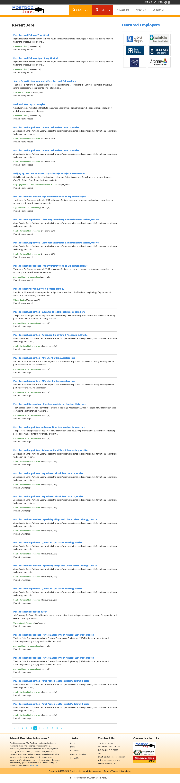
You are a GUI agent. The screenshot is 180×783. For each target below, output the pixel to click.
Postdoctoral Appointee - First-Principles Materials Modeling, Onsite (51, 680)
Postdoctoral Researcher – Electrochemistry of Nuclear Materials (49, 404)
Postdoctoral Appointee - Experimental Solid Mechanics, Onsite (48, 473)
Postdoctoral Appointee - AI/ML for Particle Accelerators (44, 357)
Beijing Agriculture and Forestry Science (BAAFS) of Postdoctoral (49, 173)
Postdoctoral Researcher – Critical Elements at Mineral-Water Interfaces (53, 634)
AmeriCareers (95, 777)
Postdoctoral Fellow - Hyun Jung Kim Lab (35, 58)
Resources (74, 750)
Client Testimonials (78, 754)
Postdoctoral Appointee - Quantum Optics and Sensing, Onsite (47, 542)
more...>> (34, 765)
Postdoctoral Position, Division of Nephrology (38, 288)
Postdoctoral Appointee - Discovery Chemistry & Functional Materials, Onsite (56, 219)
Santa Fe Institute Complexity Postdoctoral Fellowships (44, 81)
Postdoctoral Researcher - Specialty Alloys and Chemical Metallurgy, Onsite (55, 519)
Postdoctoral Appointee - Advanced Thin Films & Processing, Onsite (50, 334)
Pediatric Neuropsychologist (29, 104)
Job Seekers (81, 10)
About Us (141, 9)
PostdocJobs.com (105, 743)
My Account (123, 9)
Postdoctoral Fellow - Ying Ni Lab (31, 35)
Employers (104, 10)
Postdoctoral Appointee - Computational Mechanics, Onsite (46, 127)
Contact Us (159, 9)
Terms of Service (111, 771)
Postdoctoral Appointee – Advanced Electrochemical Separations (49, 311)
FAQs (72, 747)
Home (72, 743)
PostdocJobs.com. (77, 771)
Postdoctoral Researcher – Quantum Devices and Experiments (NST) (50, 196)
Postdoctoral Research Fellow (30, 611)
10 (57, 728)
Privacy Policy (125, 771)
